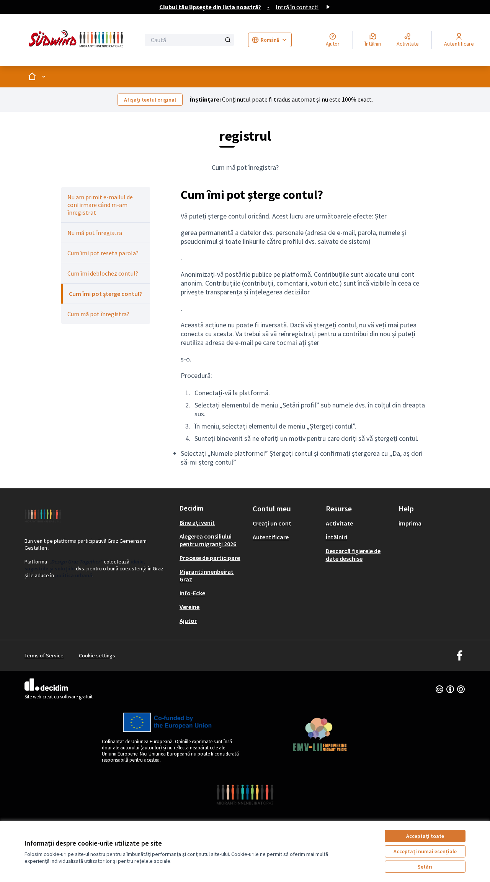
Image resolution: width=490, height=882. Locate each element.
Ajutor (188, 620)
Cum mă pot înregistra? (98, 314)
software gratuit (76, 696)
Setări (425, 866)
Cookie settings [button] (97, 655)
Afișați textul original (150, 99)
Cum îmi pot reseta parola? (103, 253)
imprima (410, 523)
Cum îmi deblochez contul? (102, 273)
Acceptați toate (425, 836)
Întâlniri (336, 537)
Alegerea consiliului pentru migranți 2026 (208, 540)
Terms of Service (44, 655)
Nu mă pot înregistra (94, 233)
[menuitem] (105, 204)
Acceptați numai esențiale (425, 851)
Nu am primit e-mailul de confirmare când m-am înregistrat (100, 204)
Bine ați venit (197, 522)
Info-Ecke (192, 593)
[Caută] (228, 40)
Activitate (339, 523)
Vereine (189, 607)
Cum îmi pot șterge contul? (105, 293)
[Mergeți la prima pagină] (77, 39)
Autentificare (271, 537)
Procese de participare (210, 558)
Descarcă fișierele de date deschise (353, 554)
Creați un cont (272, 523)
